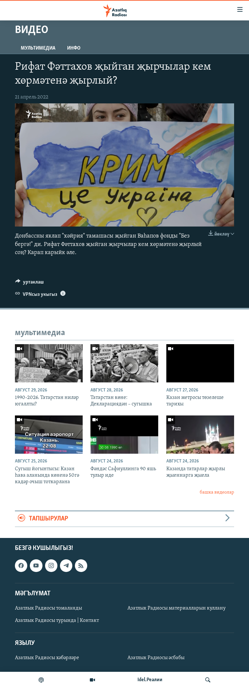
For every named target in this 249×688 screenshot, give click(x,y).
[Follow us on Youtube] (36, 565)
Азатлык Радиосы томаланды (48, 608)
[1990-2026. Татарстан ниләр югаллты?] (49, 363)
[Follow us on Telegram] (66, 565)
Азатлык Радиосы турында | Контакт (57, 620)
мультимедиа (38, 48)
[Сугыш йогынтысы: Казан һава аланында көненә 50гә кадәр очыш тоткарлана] (49, 434)
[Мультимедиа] (92, 680)
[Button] (29, 283)
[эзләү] (208, 680)
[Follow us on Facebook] (21, 565)
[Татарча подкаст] (41, 680)
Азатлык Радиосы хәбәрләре (47, 657)
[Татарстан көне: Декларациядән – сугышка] (124, 363)
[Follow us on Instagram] (51, 565)
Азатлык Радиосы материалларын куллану (176, 608)
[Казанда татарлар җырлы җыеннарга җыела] (200, 434)
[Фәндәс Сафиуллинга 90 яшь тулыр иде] (124, 434)
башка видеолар (217, 492)
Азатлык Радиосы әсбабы (155, 657)
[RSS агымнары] (81, 565)
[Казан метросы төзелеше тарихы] (200, 363)
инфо (73, 48)
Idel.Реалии (149, 679)
